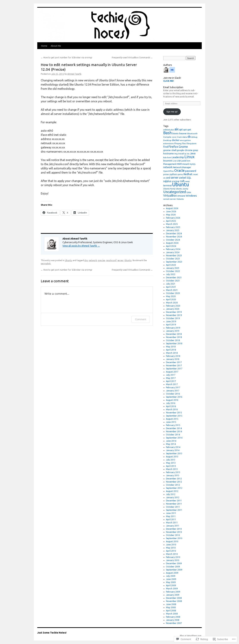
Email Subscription (173, 87)
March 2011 (172, 522)
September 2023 (174, 262)
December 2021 (174, 277)
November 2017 (174, 365)
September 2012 (174, 488)
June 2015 (171, 422)
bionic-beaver (179, 133)
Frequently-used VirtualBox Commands (132, 57)
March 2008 (172, 614)
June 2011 (171, 513)
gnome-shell (169, 150)
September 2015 (174, 416)
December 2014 (174, 428)
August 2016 (172, 400)
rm (164, 178)
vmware (181, 195)
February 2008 (173, 617)
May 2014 (171, 444)
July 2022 (170, 274)
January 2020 (172, 309)
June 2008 (171, 604)
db (189, 136)
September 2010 (174, 538)
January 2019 (172, 331)
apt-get (187, 129)
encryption (185, 140)
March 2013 (172, 469)
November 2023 (174, 255)
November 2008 (174, 601)
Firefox (173, 146)
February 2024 (173, 249)
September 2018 (174, 343)
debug (194, 137)
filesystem (191, 143)
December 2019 (174, 312)
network (93, 260)
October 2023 (173, 258)
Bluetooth (192, 133)
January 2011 (172, 526)
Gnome (183, 146)
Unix (189, 192)
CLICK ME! (168, 81)
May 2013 (171, 463)
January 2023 (172, 268)
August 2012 (172, 491)
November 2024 (174, 236)
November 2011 (174, 504)
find (165, 146)
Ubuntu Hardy (169, 189)
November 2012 (174, 482)
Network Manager (182, 167)
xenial (166, 199)
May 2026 (171, 215)
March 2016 (172, 409)
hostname (168, 153)
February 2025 (173, 227)
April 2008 (171, 610)
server (120, 260)
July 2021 (170, 284)
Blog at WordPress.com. (191, 636)
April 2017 (171, 381)
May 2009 (171, 582)
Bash (167, 133)
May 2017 (171, 378)
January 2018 (172, 359)
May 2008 (171, 607)
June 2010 (171, 544)
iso (188, 153)
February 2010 (173, 557)
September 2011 (174, 510)
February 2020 (173, 306)
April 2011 (171, 519)
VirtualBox (170, 195)
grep (195, 150)
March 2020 (172, 302)
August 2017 (172, 372)
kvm (169, 157)
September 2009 (174, 570)
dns (86, 260)
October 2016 (173, 394)
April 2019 (171, 324)
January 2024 (172, 252)
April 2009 (171, 585)
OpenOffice (168, 171)
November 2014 (174, 431)
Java (192, 153)
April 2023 (171, 265)
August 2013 (172, 456)
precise (101, 260)
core (174, 137)
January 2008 (172, 620)
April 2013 (171, 466)
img (176, 154)
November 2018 (174, 337)
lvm (188, 161)
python (173, 174)
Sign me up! (172, 112)
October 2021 (173, 280)
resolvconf (111, 260)
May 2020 (171, 296)
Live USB (176, 161)
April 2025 (171, 221)
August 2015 (172, 419)
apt (181, 129)
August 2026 (172, 208)
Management (170, 164)
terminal (167, 185)
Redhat (188, 174)
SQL (189, 177)
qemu (180, 174)
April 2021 (171, 287)
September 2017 (174, 368)
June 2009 (171, 579)
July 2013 (170, 460)
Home (44, 46)
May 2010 (171, 548)
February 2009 (173, 592)
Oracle (179, 170)
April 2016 (171, 406)
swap (187, 181)
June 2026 (171, 211)
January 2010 (172, 560)
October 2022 (173, 271)
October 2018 (173, 340)
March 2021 (172, 290)
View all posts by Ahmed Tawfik (81, 245)
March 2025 (172, 224)
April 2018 (171, 350)
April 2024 (171, 246)
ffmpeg (177, 143)
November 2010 (174, 532)
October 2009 (173, 566)
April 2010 (171, 551)
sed (168, 177)
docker (176, 140)
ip (185, 153)
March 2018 (172, 353)
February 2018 (173, 356)
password (190, 170)
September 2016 (174, 397)
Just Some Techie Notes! (51, 632)
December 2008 (174, 598)
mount (185, 164)
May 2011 (171, 516)
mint (179, 164)
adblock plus (168, 130)
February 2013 (173, 472)
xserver (173, 199)
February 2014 (173, 447)
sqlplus (167, 181)
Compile (167, 137)
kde (165, 157)
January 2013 (172, 475)
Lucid (183, 160)
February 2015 (173, 425)
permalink (46, 263)
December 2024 (174, 233)
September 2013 (174, 453)
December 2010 (174, 529)
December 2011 (174, 500)
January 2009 (172, 595)
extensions (168, 143)
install (181, 153)
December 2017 (174, 362)
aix (176, 129)
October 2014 (173, 434)
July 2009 (170, 576)
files (184, 143)
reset (195, 174)
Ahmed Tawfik (74, 74)
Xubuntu (180, 199)
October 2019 (173, 318)
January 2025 (172, 230)
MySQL (192, 164)
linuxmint (167, 160)
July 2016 (170, 403)
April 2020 (171, 299)
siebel (182, 177)
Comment (140, 319)
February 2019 (173, 328)
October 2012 (173, 485)
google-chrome (184, 150)
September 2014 (174, 438)
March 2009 (172, 588)
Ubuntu (68, 260)
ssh (182, 181)
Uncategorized (174, 192)
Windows (191, 195)
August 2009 (172, 573)
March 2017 (172, 384)
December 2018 (174, 334)
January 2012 (172, 497)
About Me (56, 46)
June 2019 (171, 321)
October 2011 (173, 507)
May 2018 (171, 346)
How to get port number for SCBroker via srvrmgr (66, 57)
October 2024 (173, 240)
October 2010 (173, 535)
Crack (179, 137)
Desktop (167, 140)
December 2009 (174, 563)
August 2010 (172, 541)
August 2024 (172, 243)
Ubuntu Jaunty (182, 189)
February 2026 (173, 218)
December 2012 (174, 478)
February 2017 (173, 387)
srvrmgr (176, 181)
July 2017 (170, 375)
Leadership (178, 157)
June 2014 (171, 441)
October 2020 (173, 293)
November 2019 (174, 315)
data (184, 137)
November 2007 (174, 623)
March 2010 (172, 554)
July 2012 (170, 494)
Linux (189, 156)
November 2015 (174, 412)
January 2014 (172, 450)
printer (166, 174)
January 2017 (172, 390)
